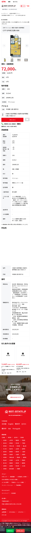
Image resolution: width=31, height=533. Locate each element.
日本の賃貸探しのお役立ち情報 (9, 479)
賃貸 (9, 2)
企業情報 (4, 512)
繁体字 (4, 428)
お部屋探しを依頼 (21, 476)
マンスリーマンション (7, 485)
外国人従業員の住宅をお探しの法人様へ (12, 504)
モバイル (15, 2)
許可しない (20, 531)
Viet (9, 428)
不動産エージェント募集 (17, 482)
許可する (10, 531)
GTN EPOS (20, 512)
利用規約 (13, 493)
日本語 (4, 424)
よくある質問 (5, 482)
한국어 (23, 424)
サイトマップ (5, 493)
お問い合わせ (12, 120)
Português (16, 428)
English (10, 424)
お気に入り (4, 476)
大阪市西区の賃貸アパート (7, 15)
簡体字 (17, 424)
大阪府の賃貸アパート (14, 13)
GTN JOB (4, 514)
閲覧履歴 (12, 476)
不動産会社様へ (6, 501)
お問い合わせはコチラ (15, 397)
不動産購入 (18, 485)
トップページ (4, 13)
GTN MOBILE (12, 512)
